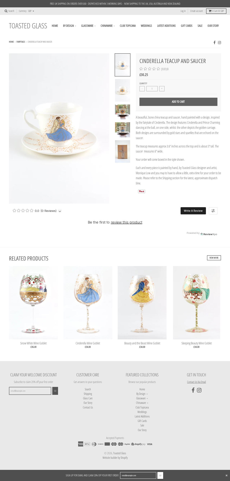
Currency (22, 11)
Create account (196, 11)
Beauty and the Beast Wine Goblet (142, 343)
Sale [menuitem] (200, 26)
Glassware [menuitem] (87, 26)
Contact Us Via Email (196, 382)
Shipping (88, 394)
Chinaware (141, 403)
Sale (142, 425)
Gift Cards (142, 421)
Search (88, 389)
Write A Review (193, 210)
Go (160, 475)
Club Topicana (142, 407)
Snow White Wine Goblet (33, 343)
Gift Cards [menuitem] (186, 26)
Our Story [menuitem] (213, 26)
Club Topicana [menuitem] (128, 26)
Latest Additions (142, 416)
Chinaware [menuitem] (106, 26)
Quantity (143, 83)
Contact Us (88, 407)
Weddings (142, 412)
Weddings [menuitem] (146, 26)
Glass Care (88, 398)
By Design (140, 394)
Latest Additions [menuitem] (166, 26)
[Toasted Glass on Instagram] (219, 42)
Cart (218, 11)
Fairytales (21, 41)
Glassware (141, 398)
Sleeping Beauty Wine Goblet (196, 343)
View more (214, 257)
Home (11, 41)
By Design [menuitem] (68, 26)
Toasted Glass (28, 25)
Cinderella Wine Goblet (88, 343)
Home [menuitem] (55, 26)
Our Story (88, 403)
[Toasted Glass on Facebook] (214, 42)
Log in (183, 11)
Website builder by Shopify (115, 458)
